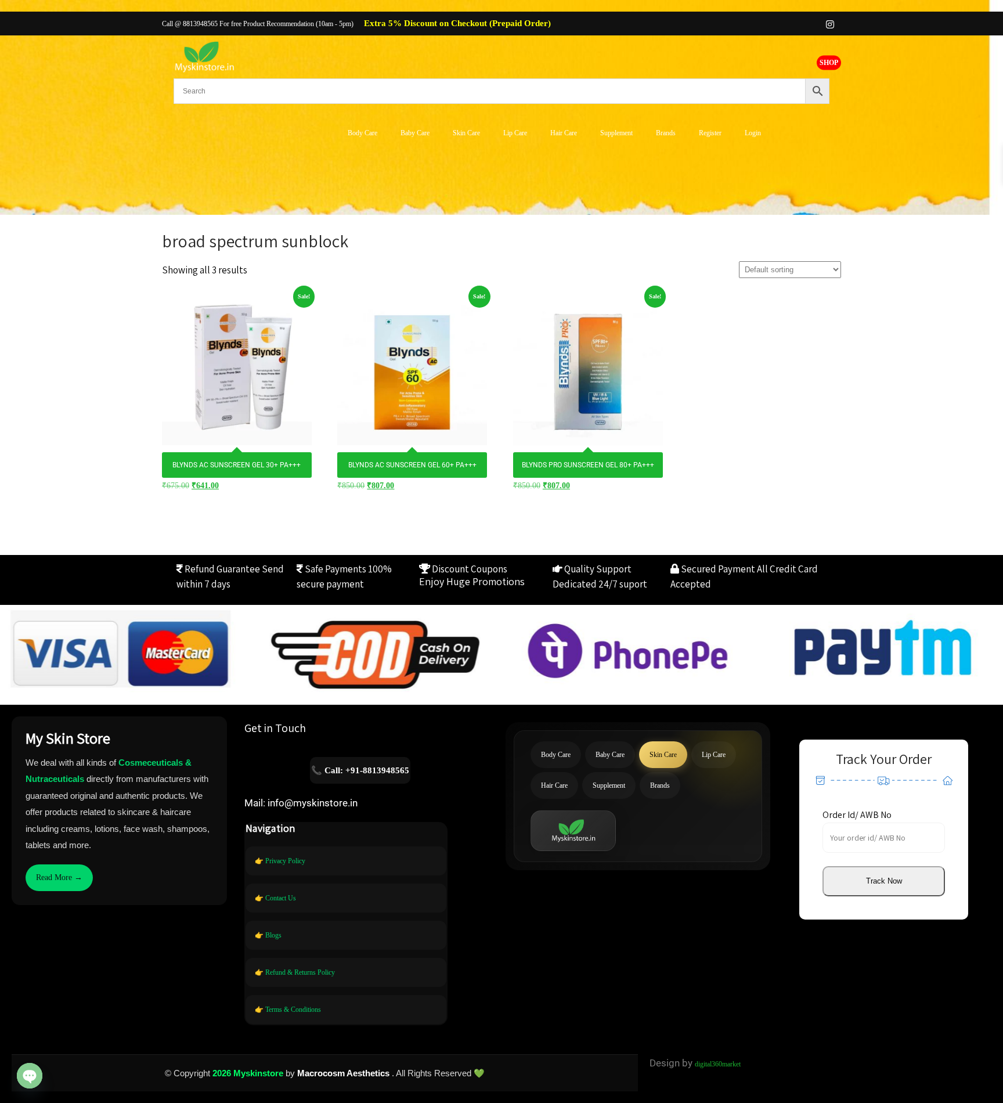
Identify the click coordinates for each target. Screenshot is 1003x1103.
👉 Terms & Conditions (288, 1009)
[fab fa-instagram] (830, 24)
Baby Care (415, 133)
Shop (829, 62)
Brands (666, 133)
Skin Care (466, 133)
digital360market (718, 1064)
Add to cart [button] (236, 365)
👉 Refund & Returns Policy (295, 972)
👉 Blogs (268, 935)
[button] (883, 881)
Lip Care (515, 133)
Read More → (59, 877)
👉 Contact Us (275, 898)
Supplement (616, 133)
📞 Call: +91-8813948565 (360, 770)
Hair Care (563, 133)
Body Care (362, 133)
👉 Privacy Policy (280, 861)
